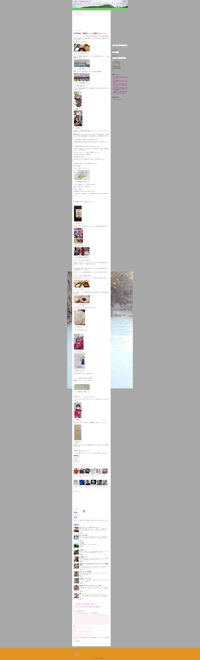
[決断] (76, 595)
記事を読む (81, 532)
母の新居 (81, 549)
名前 (75, 626)
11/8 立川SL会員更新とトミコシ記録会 (87, 486)
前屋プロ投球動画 (77, 165)
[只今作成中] (76, 545)
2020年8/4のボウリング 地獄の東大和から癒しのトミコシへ (86, 603)
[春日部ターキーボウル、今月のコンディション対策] (76, 587)
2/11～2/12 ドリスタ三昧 (76, 475)
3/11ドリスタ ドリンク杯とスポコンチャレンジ (89, 527)
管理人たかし (95, 8)
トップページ (75, 8)
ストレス (80, 485)
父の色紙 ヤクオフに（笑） (85, 578)
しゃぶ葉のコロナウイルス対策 (76, 486)
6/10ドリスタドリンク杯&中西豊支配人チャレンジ (87, 475)
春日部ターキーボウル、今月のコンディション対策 (90, 585)
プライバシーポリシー (102, 8)
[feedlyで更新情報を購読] (123, 1)
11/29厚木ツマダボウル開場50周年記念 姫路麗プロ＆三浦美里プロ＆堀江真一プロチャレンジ (120, 92)
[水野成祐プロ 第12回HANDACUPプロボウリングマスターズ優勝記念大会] (76, 566)
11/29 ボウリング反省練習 (85, 571)
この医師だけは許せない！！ (93, 486)
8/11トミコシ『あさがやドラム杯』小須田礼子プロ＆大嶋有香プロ (87, 606)
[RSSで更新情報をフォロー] (125, 1)
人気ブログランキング (80, 13)
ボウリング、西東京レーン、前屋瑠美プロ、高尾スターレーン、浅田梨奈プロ (89, 520)
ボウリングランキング (77, 457)
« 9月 (113, 70)
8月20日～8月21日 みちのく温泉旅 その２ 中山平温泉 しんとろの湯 (81, 476)
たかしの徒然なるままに (82, 1)
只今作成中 (81, 543)
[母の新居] (76, 552)
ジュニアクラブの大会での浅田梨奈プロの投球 (82, 275)
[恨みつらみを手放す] (76, 537)
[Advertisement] (91, 22)
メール (75, 629)
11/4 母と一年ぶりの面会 (104, 475)
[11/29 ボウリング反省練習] (76, 573)
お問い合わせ (90, 8)
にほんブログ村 (77, 461)
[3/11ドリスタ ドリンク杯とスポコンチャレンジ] (76, 529)
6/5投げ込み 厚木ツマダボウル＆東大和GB (93, 475)
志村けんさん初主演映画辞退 (104, 486)
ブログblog (85, 8)
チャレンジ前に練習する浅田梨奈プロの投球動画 (83, 378)
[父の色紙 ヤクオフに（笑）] (76, 580)
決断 (80, 593)
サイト (75, 633)
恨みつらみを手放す (83, 535)
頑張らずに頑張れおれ (117, 99)
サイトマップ (80, 8)
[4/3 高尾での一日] (76, 559)
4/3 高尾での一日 (83, 556)
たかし (107, 520)
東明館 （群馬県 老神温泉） (99, 486)
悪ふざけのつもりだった (99, 475)
